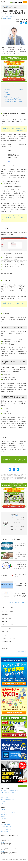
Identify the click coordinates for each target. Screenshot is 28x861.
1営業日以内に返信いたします (13, 459)
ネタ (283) (4, 645)
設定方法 (6, 92)
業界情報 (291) (5, 614)
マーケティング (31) (6, 628)
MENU (25, 2)
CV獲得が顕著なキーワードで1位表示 (14, 99)
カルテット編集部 (7, 18)
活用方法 (6, 96)
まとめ (5, 103)
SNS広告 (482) (5, 635)
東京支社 (2, 842)
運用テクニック (9, 6)
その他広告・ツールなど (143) (8, 638)
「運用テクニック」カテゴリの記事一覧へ (17, 602)
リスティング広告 (5, 16)
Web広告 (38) (5, 631)
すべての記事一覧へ (22, 651)
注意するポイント (8, 94)
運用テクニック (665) (6, 618)
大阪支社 (2, 846)
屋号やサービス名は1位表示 (12, 98)
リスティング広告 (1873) (7, 611)
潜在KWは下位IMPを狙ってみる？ (13, 101)
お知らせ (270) (5, 648)
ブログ (3, 6)
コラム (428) (4, 621)
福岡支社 (2, 851)
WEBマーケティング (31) (7, 624)
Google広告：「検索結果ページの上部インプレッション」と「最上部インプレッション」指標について (14, 217)
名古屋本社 (3, 837)
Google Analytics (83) (6, 641)
